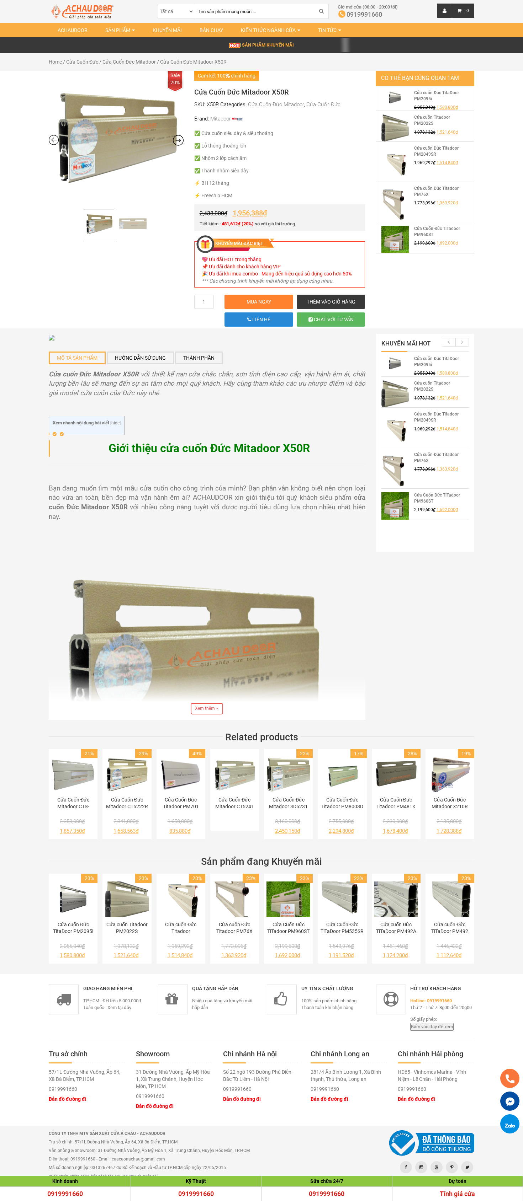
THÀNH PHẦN (199, 358)
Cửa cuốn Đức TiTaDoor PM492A (396, 928)
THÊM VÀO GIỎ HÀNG (331, 302)
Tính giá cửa (457, 1193)
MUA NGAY (259, 302)
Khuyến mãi (167, 30)
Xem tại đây (119, 1007)
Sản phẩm (117, 30)
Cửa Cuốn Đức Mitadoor (129, 62)
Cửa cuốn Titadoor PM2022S (127, 928)
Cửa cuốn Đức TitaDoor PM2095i (73, 928)
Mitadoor (220, 119)
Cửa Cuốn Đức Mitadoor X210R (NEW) (450, 803)
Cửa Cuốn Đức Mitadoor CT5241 (234, 803)
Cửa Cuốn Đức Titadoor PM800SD (342, 803)
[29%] (127, 774)
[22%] (288, 774)
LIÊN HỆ (260, 319)
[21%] (73, 774)
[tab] (77, 358)
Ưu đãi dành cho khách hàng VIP (245, 266)
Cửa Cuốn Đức (82, 62)
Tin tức (327, 30)
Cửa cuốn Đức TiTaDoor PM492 (449, 928)
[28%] (396, 774)
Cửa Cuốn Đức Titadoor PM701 (181, 803)
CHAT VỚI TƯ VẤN (333, 319)
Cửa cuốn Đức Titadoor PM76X (234, 928)
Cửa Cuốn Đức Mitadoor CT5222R (127, 803)
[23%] (73, 899)
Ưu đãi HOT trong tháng (235, 259)
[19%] (450, 774)
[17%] (342, 774)
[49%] (181, 774)
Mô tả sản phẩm (77, 358)
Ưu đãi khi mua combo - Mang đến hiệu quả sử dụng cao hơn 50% (280, 274)
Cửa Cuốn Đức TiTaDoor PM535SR (342, 928)
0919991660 (65, 1193)
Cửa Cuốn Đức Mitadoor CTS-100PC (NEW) (73, 803)
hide (115, 422)
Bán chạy (211, 30)
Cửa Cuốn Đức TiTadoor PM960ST (288, 928)
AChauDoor (73, 30)
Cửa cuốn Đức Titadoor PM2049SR (180, 928)
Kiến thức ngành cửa (268, 30)
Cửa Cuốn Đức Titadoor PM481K (396, 803)
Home (55, 62)
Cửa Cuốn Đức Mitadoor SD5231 (288, 803)
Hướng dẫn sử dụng (140, 358)
